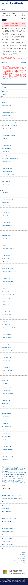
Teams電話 (21, 476)
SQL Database (7, 334)
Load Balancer (6, 363)
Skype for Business (7, 171)
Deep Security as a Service (8, 505)
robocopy (21, 472)
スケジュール (15, 480)
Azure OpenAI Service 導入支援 (9, 531)
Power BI (5, 423)
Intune (12, 468)
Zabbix (5, 410)
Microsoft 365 (7, 105)
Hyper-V (5, 429)
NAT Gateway (6, 367)
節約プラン (6, 304)
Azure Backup (6, 390)
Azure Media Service (7, 218)
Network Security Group (8, 370)
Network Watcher (7, 373)
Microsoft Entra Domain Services (10, 271)
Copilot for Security (7, 108)
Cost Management (7, 396)
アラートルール (21, 478)
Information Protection (8, 118)
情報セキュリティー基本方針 (19, 560)
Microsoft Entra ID (7, 436)
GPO (8, 468)
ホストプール (18, 481)
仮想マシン (6, 298)
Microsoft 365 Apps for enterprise (10, 158)
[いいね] (1, 57)
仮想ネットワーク (7, 347)
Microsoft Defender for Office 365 (10, 141)
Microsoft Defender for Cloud (9, 135)
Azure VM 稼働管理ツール (8, 511)
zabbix (9, 479)
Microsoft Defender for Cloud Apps (10, 122)
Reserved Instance (12, 472)
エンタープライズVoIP (6, 480)
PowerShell (5, 472)
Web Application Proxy (8, 456)
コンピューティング (8, 275)
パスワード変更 (11, 481)
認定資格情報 (22, 554)
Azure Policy (6, 228)
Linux (5, 102)
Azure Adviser (6, 202)
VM (3, 478)
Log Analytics (6, 400)
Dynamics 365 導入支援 (7, 541)
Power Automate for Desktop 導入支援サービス (12, 548)
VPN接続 (5, 383)
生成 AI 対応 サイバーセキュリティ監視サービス (12, 498)
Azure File (5, 209)
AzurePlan (6, 467)
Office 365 (6, 151)
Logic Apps (6, 288)
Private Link (6, 377)
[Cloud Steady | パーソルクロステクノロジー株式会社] (14, 3)
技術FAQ (5, 94)
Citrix (5, 406)
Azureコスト (6, 255)
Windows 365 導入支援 (7, 538)
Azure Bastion (6, 205)
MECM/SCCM (6, 433)
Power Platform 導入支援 (8, 544)
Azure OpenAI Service (8, 195)
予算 (22, 482)
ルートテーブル (6, 344)
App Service (6, 278)
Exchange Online (7, 155)
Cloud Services (6, 258)
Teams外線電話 (11, 476)
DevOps (5, 261)
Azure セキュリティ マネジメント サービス (11, 501)
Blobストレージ (6, 245)
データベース (6, 324)
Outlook (5, 471)
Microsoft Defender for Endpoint (10, 125)
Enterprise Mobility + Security (9, 112)
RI (17, 472)
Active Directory (7, 446)
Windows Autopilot (7, 132)
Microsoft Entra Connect (8, 449)
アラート (15, 478)
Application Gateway (7, 350)
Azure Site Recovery (8, 393)
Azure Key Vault (7, 212)
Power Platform (7, 413)
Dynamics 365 (6, 99)
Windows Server (7, 443)
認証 (4, 485)
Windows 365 (6, 181)
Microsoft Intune (7, 128)
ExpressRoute (6, 360)
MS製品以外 (6, 403)
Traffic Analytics (7, 380)
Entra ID (5, 265)
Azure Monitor (6, 222)
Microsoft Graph (7, 145)
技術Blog (5, 91)
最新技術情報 (6, 459)
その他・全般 (7, 314)
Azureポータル (7, 317)
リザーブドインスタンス (8, 294)
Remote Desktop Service (8, 452)
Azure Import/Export (7, 242)
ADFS (5, 439)
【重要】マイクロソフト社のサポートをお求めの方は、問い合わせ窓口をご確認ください (14, 78)
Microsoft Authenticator (13, 469)
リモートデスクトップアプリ (12, 482)
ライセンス (6, 184)
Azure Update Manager (8, 248)
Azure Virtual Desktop (8, 251)
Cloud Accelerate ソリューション (9, 518)
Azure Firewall (6, 354)
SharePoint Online (7, 168)
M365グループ (18, 468)
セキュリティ (6, 311)
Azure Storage (6, 238)
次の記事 (23, 62)
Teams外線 (9, 474)
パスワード (5, 481)
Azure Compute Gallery (8, 281)
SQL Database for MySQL (8, 337)
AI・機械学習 (6, 192)
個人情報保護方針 (21, 558)
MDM (7, 469)
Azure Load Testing (7, 215)
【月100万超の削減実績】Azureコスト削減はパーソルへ (14, 491)
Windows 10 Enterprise (8, 174)
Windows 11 (6, 178)
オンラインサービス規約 (20, 562)
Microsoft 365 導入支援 (7, 534)
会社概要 (23, 552)
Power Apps (6, 416)
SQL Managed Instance (8, 340)
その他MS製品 (7, 426)
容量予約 (5, 321)
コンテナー (6, 291)
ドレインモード (21, 480)
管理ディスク (6, 301)
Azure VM (11, 467)
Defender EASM (7, 138)
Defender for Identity (7, 115)
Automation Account (8, 199)
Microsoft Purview (7, 148)
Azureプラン (17, 467)
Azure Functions (7, 284)
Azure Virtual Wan (7, 357)
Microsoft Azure (6, 188)
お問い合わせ (22, 556)
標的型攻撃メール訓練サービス (9, 515)
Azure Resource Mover (8, 232)
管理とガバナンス (7, 387)
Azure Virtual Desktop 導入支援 (9, 528)
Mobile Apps (21, 469)
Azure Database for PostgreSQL (10, 327)
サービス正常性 (6, 307)
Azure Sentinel (6, 235)
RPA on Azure (6, 508)
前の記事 (5, 62)
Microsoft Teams (7, 161)
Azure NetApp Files (7, 225)
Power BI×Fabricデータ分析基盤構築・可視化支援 (12, 495)
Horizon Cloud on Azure (8, 268)
